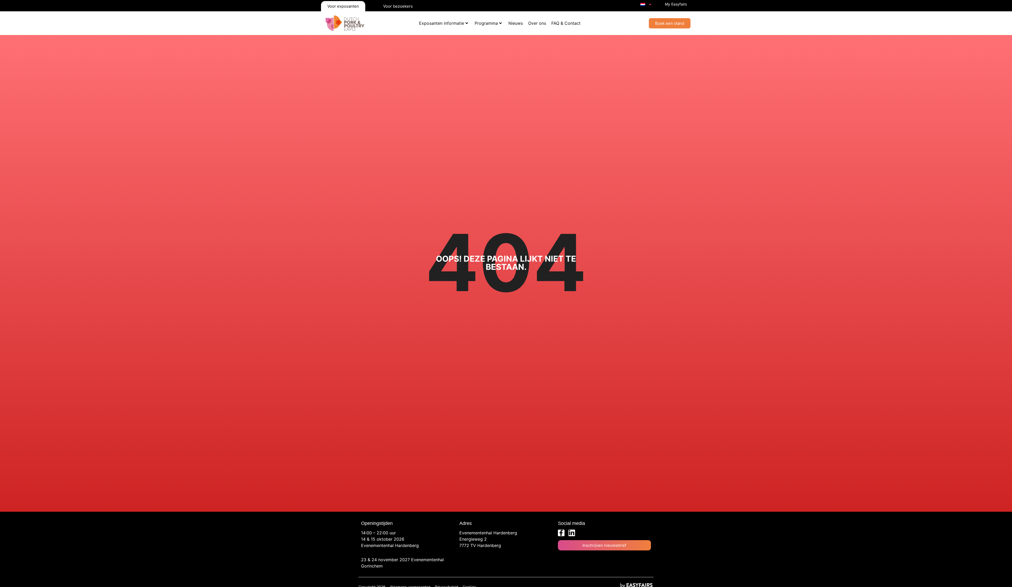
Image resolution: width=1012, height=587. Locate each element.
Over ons (537, 23)
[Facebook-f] (561, 533)
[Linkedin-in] (571, 533)
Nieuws (515, 23)
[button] (669, 23)
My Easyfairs (676, 4)
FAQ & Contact (566, 23)
